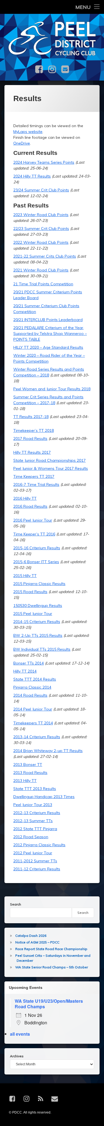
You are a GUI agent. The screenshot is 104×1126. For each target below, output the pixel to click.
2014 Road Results (30, 695)
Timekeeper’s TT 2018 (33, 430)
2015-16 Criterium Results (36, 547)
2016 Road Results (30, 506)
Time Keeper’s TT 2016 (34, 534)
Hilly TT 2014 (25, 671)
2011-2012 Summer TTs (35, 860)
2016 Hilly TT (25, 498)
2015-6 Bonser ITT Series (36, 561)
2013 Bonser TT (27, 764)
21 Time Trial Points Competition (43, 283)
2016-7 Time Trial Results (36, 484)
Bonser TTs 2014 (28, 663)
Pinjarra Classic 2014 (32, 687)
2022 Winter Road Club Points (41, 242)
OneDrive (21, 143)
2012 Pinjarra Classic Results (39, 844)
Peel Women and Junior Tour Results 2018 (51, 388)
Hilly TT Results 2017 (32, 452)
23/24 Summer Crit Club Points (41, 190)
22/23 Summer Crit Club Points (41, 228)
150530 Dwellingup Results (37, 605)
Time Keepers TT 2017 (33, 476)
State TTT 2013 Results (34, 788)
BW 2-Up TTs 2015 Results (37, 635)
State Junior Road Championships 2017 (49, 460)
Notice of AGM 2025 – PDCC (37, 942)
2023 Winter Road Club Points (41, 214)
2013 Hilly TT (25, 780)
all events (20, 1034)
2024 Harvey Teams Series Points (43, 162)
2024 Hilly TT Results (32, 176)
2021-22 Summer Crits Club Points (44, 256)
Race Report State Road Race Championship (51, 949)
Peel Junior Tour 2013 (32, 804)
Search (15, 904)
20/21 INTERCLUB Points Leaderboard (48, 319)
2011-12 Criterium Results (36, 868)
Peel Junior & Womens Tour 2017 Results (50, 468)
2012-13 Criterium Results (36, 812)
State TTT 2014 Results (34, 679)
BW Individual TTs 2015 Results (41, 649)
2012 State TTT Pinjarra (35, 828)
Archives (17, 1056)
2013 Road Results (30, 772)
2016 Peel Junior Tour (32, 520)
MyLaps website (27, 131)
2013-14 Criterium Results (36, 736)
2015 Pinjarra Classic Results (39, 583)
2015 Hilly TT (25, 575)
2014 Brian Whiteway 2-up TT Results (48, 750)
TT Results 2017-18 (31, 416)
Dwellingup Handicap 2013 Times (44, 796)
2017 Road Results (30, 438)
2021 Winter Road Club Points (41, 270)
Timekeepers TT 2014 (33, 722)
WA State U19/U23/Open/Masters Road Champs (49, 1004)
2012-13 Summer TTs (33, 820)
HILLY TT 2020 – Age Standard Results (48, 347)
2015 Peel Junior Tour (32, 613)
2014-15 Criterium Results (36, 621)
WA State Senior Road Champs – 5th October (51, 967)
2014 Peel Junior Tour (32, 709)
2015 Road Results (30, 591)
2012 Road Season (30, 836)
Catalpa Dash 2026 (30, 935)
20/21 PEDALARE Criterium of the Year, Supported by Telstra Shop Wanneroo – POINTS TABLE (50, 333)
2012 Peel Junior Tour (32, 852)
